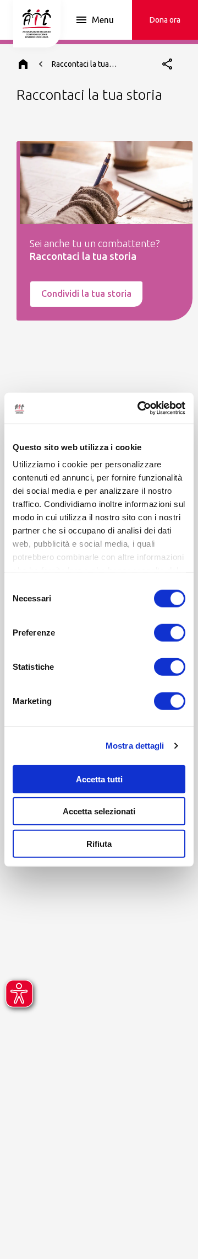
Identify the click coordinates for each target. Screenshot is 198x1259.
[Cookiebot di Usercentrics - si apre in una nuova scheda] (139, 408)
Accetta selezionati (99, 811)
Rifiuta (99, 843)
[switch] (169, 632)
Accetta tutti (99, 778)
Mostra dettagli (135, 745)
